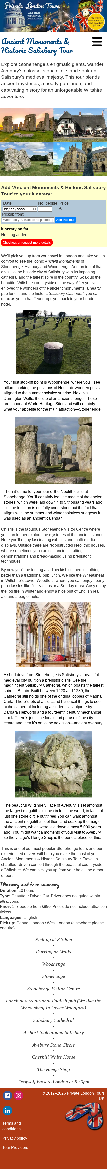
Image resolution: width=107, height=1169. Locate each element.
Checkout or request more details (27, 242)
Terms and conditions (11, 1126)
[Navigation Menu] (97, 42)
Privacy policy (14, 1138)
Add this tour (65, 220)
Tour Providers (15, 1147)
